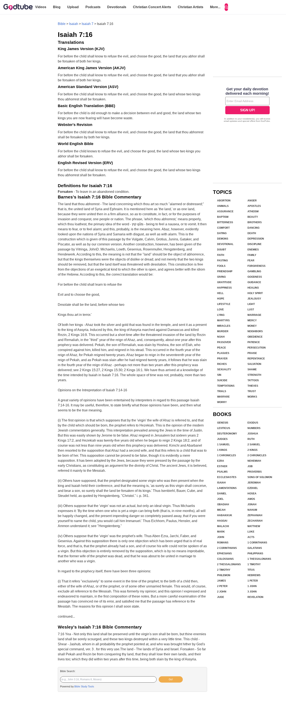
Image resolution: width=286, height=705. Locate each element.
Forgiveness (256, 265)
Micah (221, 509)
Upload (73, 7)
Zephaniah (254, 515)
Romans (222, 542)
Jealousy (254, 298)
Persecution (256, 347)
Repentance (256, 358)
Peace (221, 347)
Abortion (224, 200)
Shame (252, 369)
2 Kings (252, 449)
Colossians (225, 558)
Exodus (252, 422)
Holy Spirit (255, 293)
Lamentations (227, 488)
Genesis (222, 422)
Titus (251, 569)
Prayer (222, 358)
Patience (253, 342)
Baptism (222, 216)
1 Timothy (254, 564)
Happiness (224, 287)
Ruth (251, 439)
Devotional (225, 244)
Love (220, 309)
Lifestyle (223, 304)
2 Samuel (253, 444)
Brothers (254, 222)
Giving (221, 276)
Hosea (251, 493)
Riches (222, 364)
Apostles (254, 206)
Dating (222, 233)
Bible (62, 24)
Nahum (252, 509)
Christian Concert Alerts (152, 7)
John (220, 537)
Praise (252, 353)
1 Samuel (223, 444)
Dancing (253, 227)
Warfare (223, 396)
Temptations (225, 385)
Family (251, 255)
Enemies (253, 249)
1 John (252, 586)
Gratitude (224, 282)
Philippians (255, 553)
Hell (220, 293)
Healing (253, 287)
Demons (222, 238)
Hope (220, 298)
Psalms (222, 471)
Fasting (222, 260)
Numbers (253, 428)
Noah (221, 336)
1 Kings (222, 449)
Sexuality (224, 369)
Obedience (255, 336)
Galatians (254, 548)
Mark (221, 531)
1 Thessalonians (259, 558)
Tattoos (253, 380)
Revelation (255, 597)
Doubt (221, 249)
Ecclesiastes (226, 477)
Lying (220, 315)
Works (252, 396)
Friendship (224, 271)
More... (215, 7)
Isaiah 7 (87, 24)
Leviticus (223, 428)
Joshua (252, 433)
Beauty (252, 216)
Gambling (254, 271)
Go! (171, 679)
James (221, 580)
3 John (252, 591)
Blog (57, 7)
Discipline (254, 244)
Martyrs (223, 320)
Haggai (222, 520)
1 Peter (252, 580)
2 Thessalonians (229, 564)
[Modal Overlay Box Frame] (247, 105)
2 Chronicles (256, 455)
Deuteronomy (227, 433)
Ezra (220, 460)
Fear (250, 260)
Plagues (223, 353)
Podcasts (92, 7)
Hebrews (253, 575)
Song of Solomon (259, 477)
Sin (219, 374)
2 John (221, 591)
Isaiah (73, 24)
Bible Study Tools (84, 686)
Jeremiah (254, 482)
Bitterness (225, 222)
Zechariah (255, 520)
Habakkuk (224, 515)
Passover (224, 342)
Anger (252, 200)
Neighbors (255, 331)
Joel (220, 499)
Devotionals (116, 7)
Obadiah (223, 504)
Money (252, 325)
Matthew (253, 526)
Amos (251, 499)
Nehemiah (254, 460)
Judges (222, 439)
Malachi (223, 526)
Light (251, 304)
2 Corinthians (227, 548)
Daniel (222, 493)
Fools (221, 265)
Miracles (223, 325)
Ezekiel (252, 488)
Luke (250, 531)
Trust (251, 391)
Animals (223, 206)
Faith (220, 255)
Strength (254, 374)
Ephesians (224, 553)
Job (250, 466)
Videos (40, 7)
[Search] (226, 7)
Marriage (254, 315)
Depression (255, 238)
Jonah (251, 504)
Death (251, 233)
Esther (222, 466)
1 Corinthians (257, 542)
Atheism (253, 211)
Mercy (252, 320)
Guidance (254, 282)
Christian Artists (190, 7)
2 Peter (222, 586)
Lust (250, 309)
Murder (222, 331)
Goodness (254, 276)
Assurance (225, 211)
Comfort (223, 227)
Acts (250, 537)
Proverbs (254, 471)
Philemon (223, 575)
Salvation (254, 364)
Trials (221, 391)
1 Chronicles (226, 455)
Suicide (222, 380)
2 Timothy (223, 569)
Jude (220, 597)
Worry (222, 402)
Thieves (252, 385)
